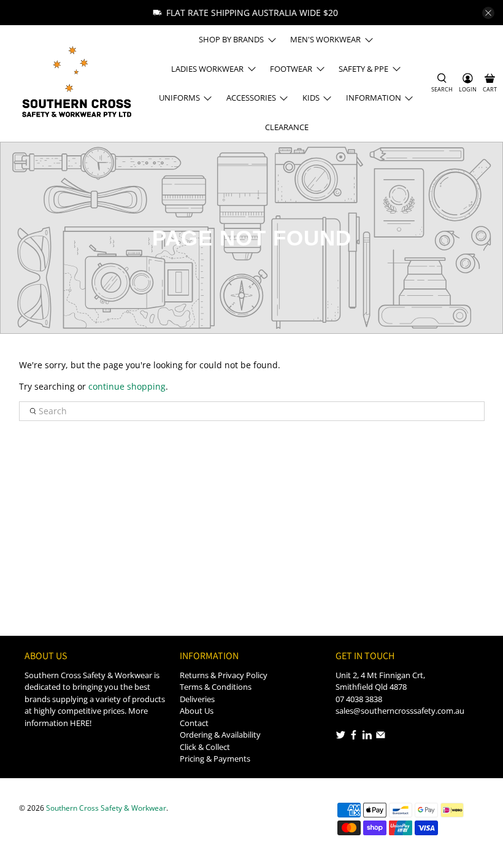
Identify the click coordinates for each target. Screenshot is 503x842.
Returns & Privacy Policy (223, 675)
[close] (488, 13)
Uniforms (179, 97)
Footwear (291, 68)
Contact (194, 722)
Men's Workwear (325, 39)
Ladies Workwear (207, 68)
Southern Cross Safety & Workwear (106, 808)
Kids (311, 97)
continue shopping (127, 386)
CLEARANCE (287, 127)
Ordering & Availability (220, 734)
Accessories (251, 97)
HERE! (80, 722)
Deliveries (197, 699)
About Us (196, 710)
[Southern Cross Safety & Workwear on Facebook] (353, 736)
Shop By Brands (231, 39)
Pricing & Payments (215, 758)
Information (373, 97)
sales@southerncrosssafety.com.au (400, 710)
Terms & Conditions (216, 686)
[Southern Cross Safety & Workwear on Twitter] (341, 736)
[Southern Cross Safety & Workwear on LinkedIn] (367, 736)
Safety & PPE (363, 68)
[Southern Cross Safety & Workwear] (76, 83)
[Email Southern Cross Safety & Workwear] (380, 736)
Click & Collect (205, 746)
